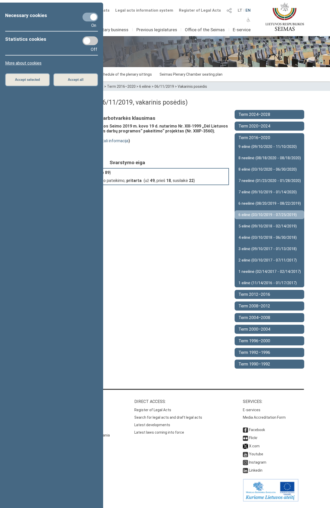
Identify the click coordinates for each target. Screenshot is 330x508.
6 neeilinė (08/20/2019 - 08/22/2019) (269, 203)
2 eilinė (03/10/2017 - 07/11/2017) (267, 260)
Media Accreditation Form (264, 417)
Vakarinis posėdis (192, 86)
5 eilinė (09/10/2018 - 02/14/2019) (267, 226)
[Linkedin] (245, 470)
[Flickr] (245, 438)
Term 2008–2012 (254, 306)
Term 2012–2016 (254, 294)
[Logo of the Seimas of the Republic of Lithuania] (284, 17)
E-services (251, 410)
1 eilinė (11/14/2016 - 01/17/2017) (267, 283)
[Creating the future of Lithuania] (271, 500)
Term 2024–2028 (254, 114)
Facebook (257, 430)
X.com (254, 446)
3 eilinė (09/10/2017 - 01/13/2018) (267, 249)
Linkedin (255, 470)
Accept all (76, 80)
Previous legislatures (156, 29)
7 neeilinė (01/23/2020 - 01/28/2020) (269, 180)
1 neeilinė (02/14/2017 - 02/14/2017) (269, 271)
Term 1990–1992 (254, 364)
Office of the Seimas (205, 29)
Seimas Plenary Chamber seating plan (191, 74)
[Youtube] (245, 454)
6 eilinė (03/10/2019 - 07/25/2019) (267, 214)
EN (248, 10)
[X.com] (245, 446)
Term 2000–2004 (254, 329)
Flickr (253, 438)
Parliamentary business (105, 29)
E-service (242, 29)
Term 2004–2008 (254, 317)
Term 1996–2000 (254, 340)
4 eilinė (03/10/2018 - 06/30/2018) (267, 237)
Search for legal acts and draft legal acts (168, 417)
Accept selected (27, 80)
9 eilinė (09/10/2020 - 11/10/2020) (267, 146)
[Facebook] (245, 430)
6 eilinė (145, 86)
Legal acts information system (144, 10)
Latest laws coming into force (159, 432)
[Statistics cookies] (90, 40)
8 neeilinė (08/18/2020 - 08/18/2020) (269, 158)
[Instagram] (245, 462)
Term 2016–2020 (121, 86)
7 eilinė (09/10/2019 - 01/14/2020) (267, 192)
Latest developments (152, 425)
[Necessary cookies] (90, 17)
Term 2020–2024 (254, 126)
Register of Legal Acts (200, 10)
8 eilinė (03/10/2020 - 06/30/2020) (267, 169)
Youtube (256, 454)
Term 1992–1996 (254, 352)
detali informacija (112, 140)
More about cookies (23, 63)
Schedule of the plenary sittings (125, 74)
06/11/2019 (164, 86)
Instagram (257, 462)
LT (240, 10)
